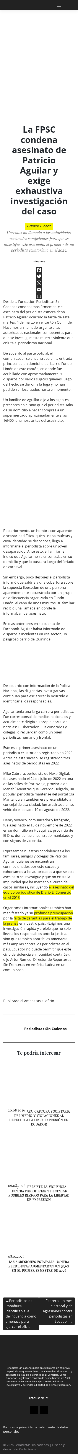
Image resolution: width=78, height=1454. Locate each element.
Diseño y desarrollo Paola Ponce (34, 1447)
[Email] (39, 289)
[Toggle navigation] (63, 5)
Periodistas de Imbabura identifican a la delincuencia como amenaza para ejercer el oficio (21, 1313)
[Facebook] (39, 270)
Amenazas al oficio (39, 226)
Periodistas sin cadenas (32, 1445)
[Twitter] (39, 276)
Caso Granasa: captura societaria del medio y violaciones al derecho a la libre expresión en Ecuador (39, 1117)
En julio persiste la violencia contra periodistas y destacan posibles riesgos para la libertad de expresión (39, 1193)
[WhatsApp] (39, 283)
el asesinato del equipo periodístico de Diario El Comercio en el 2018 (38, 892)
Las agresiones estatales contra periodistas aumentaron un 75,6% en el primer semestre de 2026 (39, 1266)
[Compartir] (39, 296)
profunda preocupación (53, 913)
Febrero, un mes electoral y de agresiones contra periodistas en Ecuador (58, 1311)
